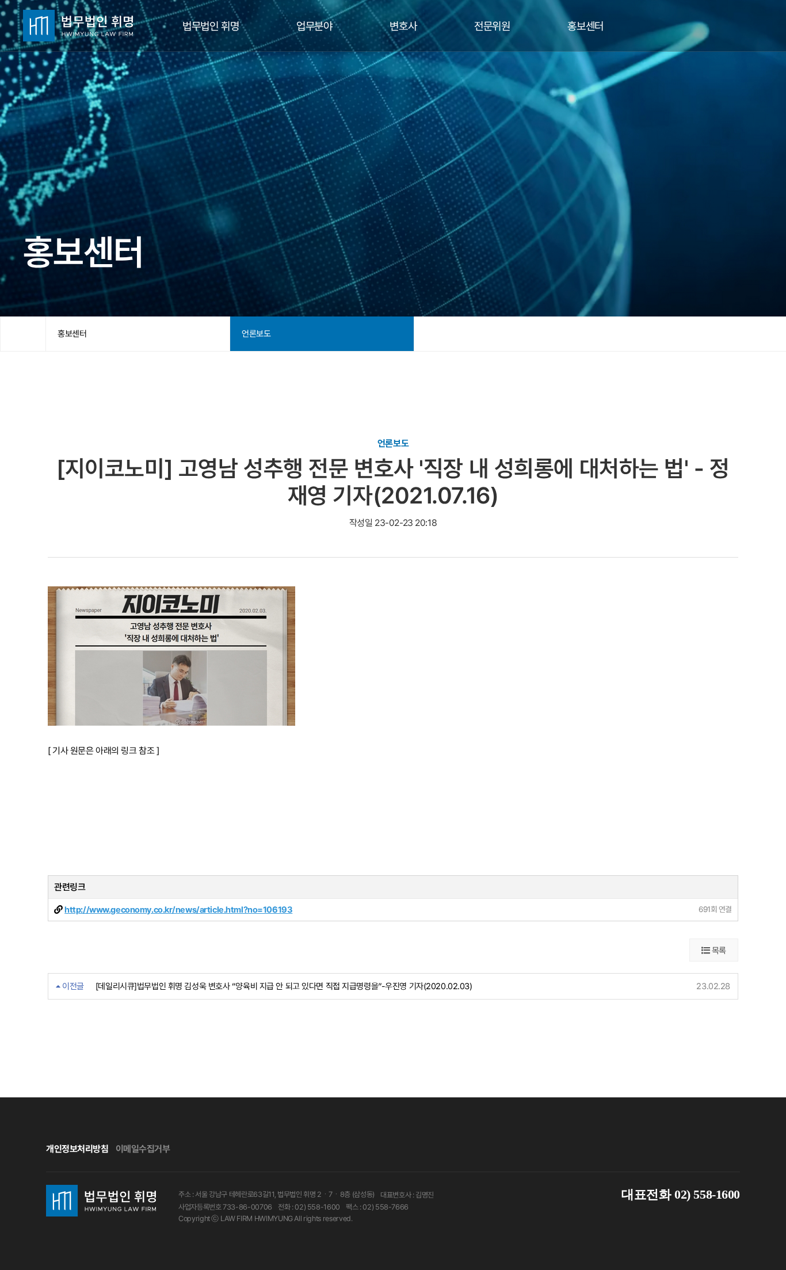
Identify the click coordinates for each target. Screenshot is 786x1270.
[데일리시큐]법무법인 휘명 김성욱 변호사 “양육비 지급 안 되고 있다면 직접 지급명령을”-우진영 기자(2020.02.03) (284, 986)
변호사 (403, 26)
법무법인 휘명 (210, 26)
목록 (717, 950)
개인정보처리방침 (77, 1148)
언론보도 (256, 334)
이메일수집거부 (143, 1148)
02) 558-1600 (680, 1194)
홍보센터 (585, 26)
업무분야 (314, 26)
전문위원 (492, 26)
